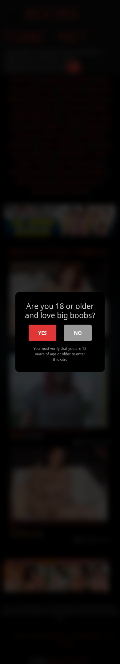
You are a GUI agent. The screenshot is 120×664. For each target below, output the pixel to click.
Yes (42, 333)
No (78, 333)
